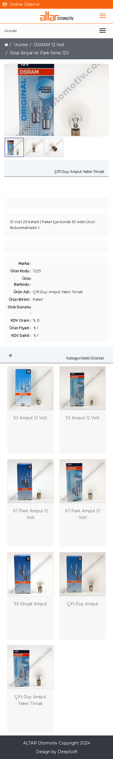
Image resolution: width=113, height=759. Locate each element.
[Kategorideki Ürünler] (10, 355)
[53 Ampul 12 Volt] (30, 388)
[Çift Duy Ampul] (82, 574)
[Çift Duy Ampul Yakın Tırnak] (30, 667)
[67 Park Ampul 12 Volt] (30, 481)
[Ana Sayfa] (6, 44)
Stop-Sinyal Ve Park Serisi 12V (39, 53)
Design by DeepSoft (56, 751)
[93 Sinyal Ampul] (30, 574)
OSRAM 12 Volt (49, 44)
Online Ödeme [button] (25, 4)
